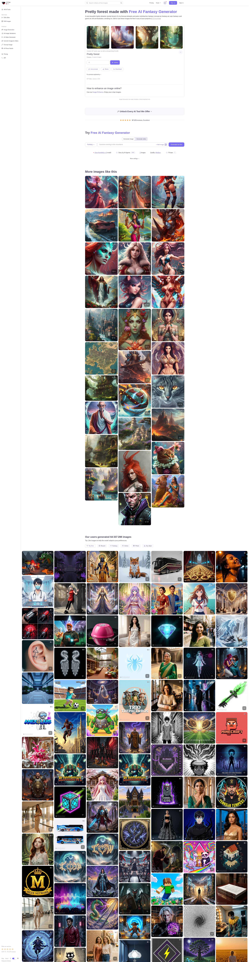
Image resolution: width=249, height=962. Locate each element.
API (5, 58)
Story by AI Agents (124, 152)
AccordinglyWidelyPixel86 (111, 51)
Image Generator (9, 29)
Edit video (7, 17)
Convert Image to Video (11, 41)
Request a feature (6, 961)
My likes (91, 546)
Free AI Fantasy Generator (153, 12)
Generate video (141, 139)
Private (170, 152)
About (6, 958)
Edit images (7, 21)
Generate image (128, 139)
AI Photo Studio (8, 48)
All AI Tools (7, 9)
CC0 (98, 79)
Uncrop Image (8, 44)
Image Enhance (98, 92)
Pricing (151, 3)
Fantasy (89, 57)
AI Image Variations (10, 33)
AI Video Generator (10, 37)
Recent (102, 546)
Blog (3, 958)
